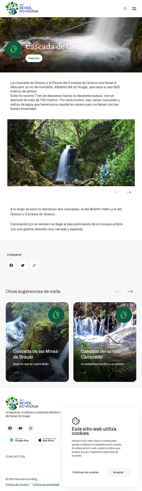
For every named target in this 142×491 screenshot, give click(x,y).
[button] (129, 192)
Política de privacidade (46, 484)
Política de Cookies (17, 484)
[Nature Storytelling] (22, 13)
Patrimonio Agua (40, 37)
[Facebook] (11, 265)
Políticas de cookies (86, 472)
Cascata (33, 58)
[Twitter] (22, 265)
